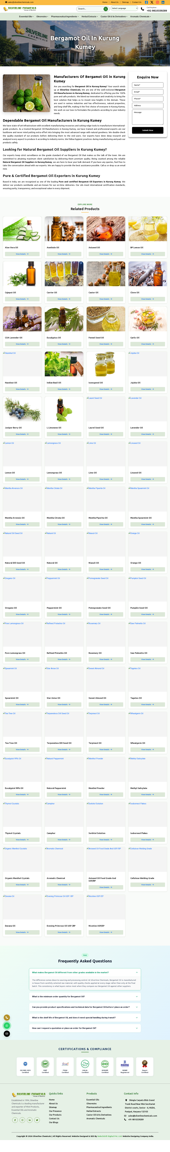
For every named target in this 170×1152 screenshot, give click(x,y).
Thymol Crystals (13, 833)
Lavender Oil (136, 428)
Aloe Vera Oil (11, 247)
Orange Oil (135, 563)
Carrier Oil (52, 292)
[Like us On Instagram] (157, 3)
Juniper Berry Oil (13, 428)
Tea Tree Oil (11, 743)
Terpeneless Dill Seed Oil (59, 743)
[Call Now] (7, 1017)
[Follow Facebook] (15, 1120)
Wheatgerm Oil (137, 743)
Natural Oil (52, 563)
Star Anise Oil (53, 698)
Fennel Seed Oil (96, 338)
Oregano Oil (11, 608)
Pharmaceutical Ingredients (64, 17)
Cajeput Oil (10, 292)
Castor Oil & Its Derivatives (113, 17)
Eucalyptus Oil (54, 338)
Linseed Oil (135, 473)
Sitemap (125, 2)
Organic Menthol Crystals (17, 878)
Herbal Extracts (89, 17)
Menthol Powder (97, 788)
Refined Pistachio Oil (57, 653)
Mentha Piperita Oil (98, 518)
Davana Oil (10, 926)
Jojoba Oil (135, 383)
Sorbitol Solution (97, 833)
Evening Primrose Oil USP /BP (61, 926)
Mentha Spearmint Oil (141, 518)
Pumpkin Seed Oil (139, 608)
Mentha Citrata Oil (56, 518)
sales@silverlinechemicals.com (20, 2)
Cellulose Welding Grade (142, 878)
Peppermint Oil (54, 608)
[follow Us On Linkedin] (163, 3)
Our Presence (55, 1111)
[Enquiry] (7, 1034)
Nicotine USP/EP (96, 926)
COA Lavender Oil (13, 338)
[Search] (106, 9)
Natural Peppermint (56, 788)
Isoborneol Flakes (138, 833)
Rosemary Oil (95, 653)
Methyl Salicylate (138, 788)
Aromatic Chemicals (139, 17)
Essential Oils (25, 17)
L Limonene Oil (54, 428)
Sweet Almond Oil (97, 698)
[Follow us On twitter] (152, 3)
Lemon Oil (10, 473)
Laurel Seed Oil (96, 428)
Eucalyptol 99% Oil (14, 788)
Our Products (55, 1115)
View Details (21, 254)
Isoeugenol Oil (96, 383)
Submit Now (147, 130)
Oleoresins (41, 17)
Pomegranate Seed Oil (100, 608)
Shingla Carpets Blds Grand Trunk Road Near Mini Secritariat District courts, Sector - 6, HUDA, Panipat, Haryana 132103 (140, 1106)
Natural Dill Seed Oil (15, 563)
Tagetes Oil (136, 698)
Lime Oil (93, 473)
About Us (114, 2)
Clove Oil (134, 292)
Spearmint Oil (11, 698)
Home (104, 2)
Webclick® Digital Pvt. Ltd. (109, 1136)
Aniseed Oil (94, 247)
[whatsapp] (7, 1026)
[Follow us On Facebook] (146, 3)
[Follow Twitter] (29, 1120)
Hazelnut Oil (11, 383)
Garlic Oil (134, 338)
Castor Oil (93, 292)
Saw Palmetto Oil (138, 653)
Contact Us (136, 2)
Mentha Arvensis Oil (15, 518)
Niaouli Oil (94, 563)
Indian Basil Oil (54, 383)
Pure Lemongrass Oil (15, 653)
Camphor (51, 833)
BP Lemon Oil (136, 247)
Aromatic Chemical (56, 878)
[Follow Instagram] (22, 1120)
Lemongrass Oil (54, 473)
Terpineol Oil (95, 743)
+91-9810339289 (157, 10)
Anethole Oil (53, 247)
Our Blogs (53, 1122)
